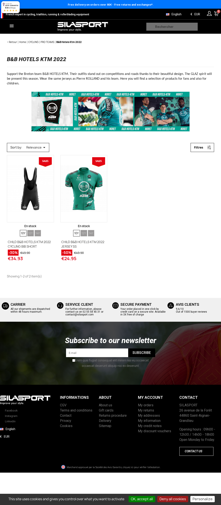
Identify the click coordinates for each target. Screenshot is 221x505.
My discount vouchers (154, 431)
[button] (196, 451)
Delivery (105, 421)
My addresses (149, 415)
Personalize (203, 499)
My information (149, 421)
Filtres (198, 147)
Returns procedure (113, 415)
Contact (65, 415)
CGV (63, 405)
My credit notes (150, 426)
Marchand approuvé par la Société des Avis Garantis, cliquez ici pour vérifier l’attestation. (113, 467)
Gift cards (106, 410)
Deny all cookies (172, 499)
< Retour (12, 42)
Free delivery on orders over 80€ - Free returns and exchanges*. (110, 4)
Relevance (36, 147)
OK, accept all (142, 499)
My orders (145, 405)
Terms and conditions (76, 410)
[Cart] (216, 13)
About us (105, 405)
